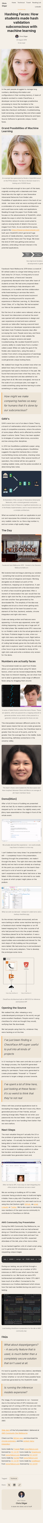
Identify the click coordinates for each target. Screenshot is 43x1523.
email (36, 1204)
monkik (16, 1458)
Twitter (13, 1207)
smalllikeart (36, 1461)
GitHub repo (18, 1438)
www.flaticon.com (31, 1449)
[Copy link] (20, 1485)
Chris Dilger (4, 4)
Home (14, 2)
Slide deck (6, 1430)
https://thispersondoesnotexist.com (25, 230)
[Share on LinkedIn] (14, 1485)
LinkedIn (38, 7)
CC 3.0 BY (15, 1452)
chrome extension (9, 1441)
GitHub (27, 1204)
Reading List (36, 2)
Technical (21, 2)
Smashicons (36, 1452)
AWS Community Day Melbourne (15, 1433)
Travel (28, 2)
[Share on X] (9, 1485)
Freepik (17, 1449)
